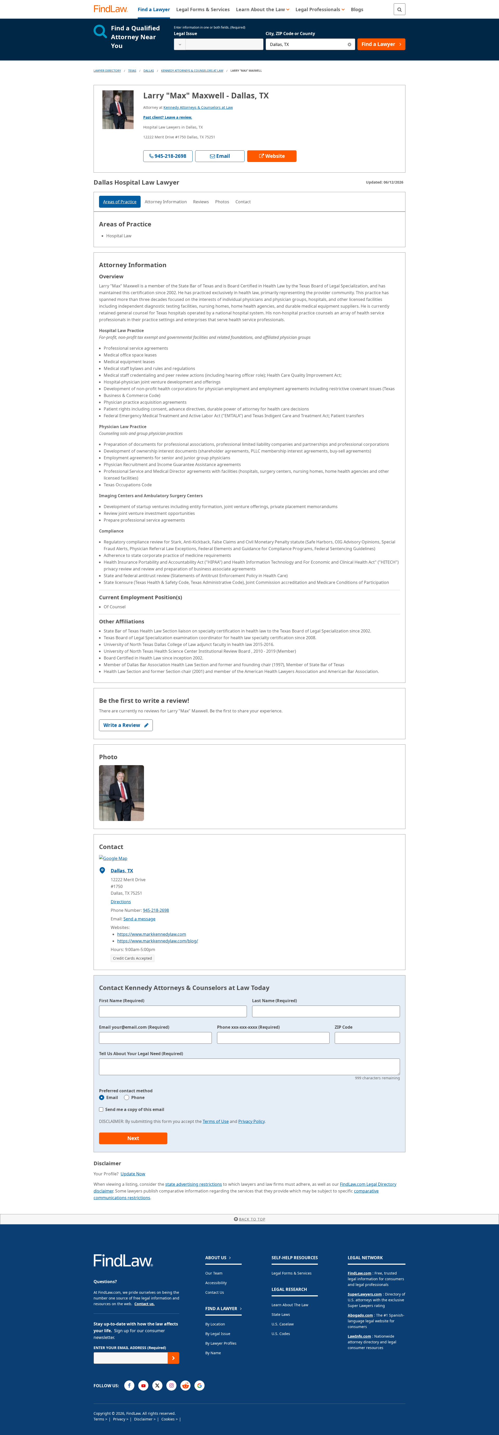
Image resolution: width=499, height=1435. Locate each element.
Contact (243, 202)
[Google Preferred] (199, 1385)
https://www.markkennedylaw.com (151, 934)
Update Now (133, 1174)
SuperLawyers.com (365, 1294)
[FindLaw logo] (113, 9)
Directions (121, 902)
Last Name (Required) (274, 1000)
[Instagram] (171, 1385)
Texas (132, 70)
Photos (222, 202)
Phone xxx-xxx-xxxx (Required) (248, 1027)
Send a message (139, 919)
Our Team (213, 1273)
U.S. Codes (281, 1333)
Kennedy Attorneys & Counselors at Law (192, 70)
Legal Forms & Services (292, 1273)
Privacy (119, 1419)
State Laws (281, 1314)
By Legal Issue (217, 1333)
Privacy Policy (251, 1121)
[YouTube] (143, 1385)
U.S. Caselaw (283, 1324)
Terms (99, 1419)
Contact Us (214, 1292)
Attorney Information (166, 202)
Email (112, 1097)
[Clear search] (349, 44)
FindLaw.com (359, 1273)
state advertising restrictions (193, 1184)
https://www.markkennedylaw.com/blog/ (157, 941)
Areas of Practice (119, 202)
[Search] (399, 9)
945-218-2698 (156, 910)
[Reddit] (185, 1385)
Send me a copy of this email (134, 1109)
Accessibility (216, 1282)
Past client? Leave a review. (167, 117)
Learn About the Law (290, 1304)
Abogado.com (360, 1315)
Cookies (168, 1419)
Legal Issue (185, 33)
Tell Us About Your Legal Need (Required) (141, 1053)
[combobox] (219, 44)
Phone (138, 1097)
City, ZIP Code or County (290, 33)
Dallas (148, 70)
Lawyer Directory (107, 70)
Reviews (201, 202)
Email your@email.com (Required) (134, 1027)
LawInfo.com (359, 1336)
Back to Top (252, 1219)
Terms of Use (216, 1121)
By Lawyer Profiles (221, 1343)
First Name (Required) (121, 1000)
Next (133, 1138)
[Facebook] (129, 1385)
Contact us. (144, 1303)
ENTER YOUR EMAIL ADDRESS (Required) (130, 1347)
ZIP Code (343, 1027)
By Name (213, 1352)
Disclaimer (144, 1419)
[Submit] (173, 1358)
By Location (215, 1324)
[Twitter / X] (157, 1385)
